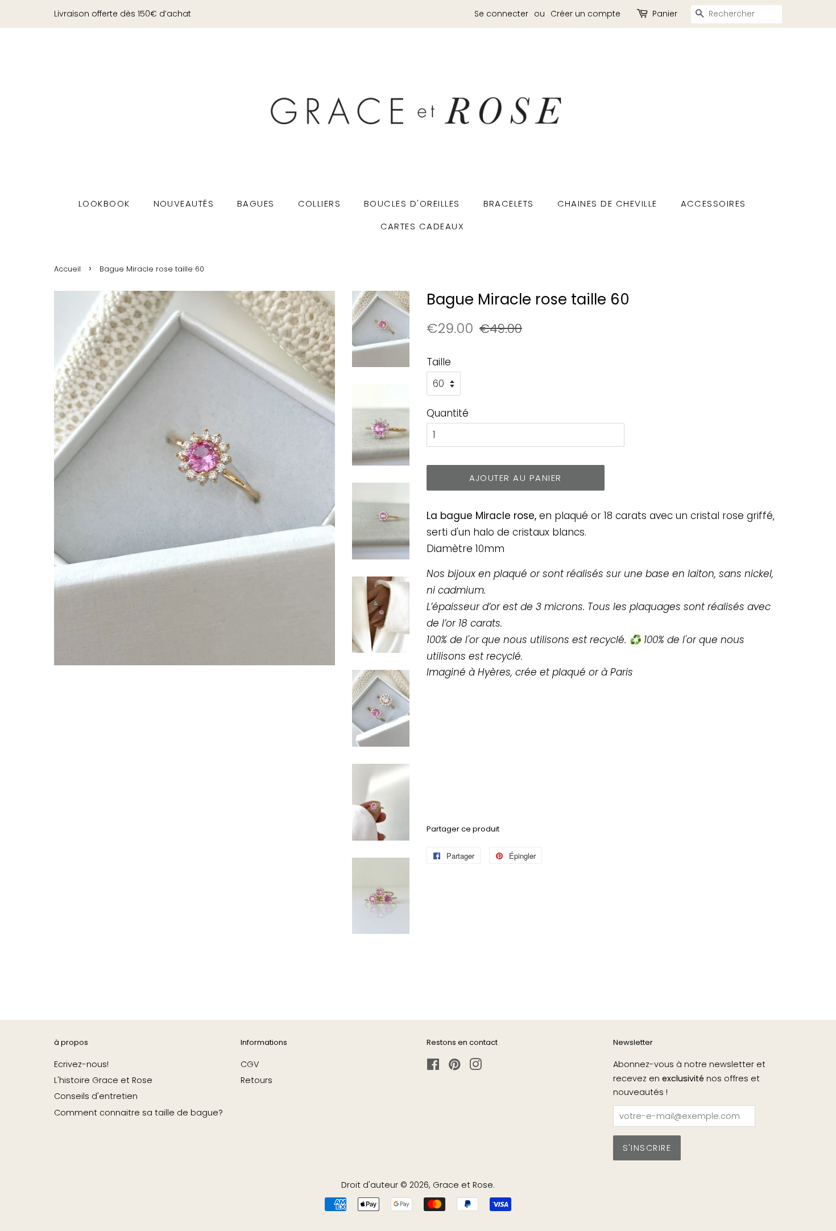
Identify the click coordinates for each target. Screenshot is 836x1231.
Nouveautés (184, 203)
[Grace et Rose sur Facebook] (433, 1066)
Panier (664, 13)
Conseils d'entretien (96, 1096)
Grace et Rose (463, 1185)
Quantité (448, 413)
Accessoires (714, 203)
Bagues (256, 203)
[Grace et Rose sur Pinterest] (454, 1066)
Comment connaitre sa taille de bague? (138, 1112)
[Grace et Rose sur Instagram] (475, 1066)
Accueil (67, 269)
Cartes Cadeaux (422, 226)
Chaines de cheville (607, 203)
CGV (250, 1064)
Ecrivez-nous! (81, 1064)
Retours (256, 1080)
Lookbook (104, 203)
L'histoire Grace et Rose (103, 1080)
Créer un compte (585, 13)
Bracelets (509, 203)
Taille (439, 362)
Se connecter (501, 13)
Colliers (319, 203)
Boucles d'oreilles (412, 203)
